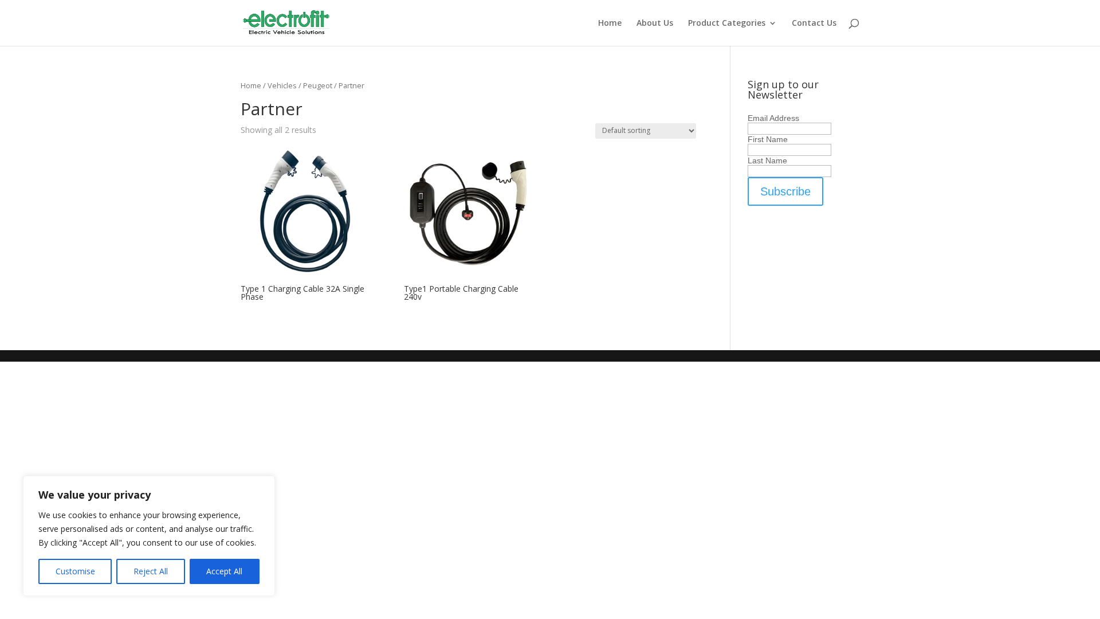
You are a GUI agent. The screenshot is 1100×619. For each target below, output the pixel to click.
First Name (768, 139)
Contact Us (814, 23)
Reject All (150, 571)
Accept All (224, 571)
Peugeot (317, 85)
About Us (655, 23)
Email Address (773, 118)
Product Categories (726, 23)
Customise (75, 571)
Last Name (767, 160)
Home (610, 23)
